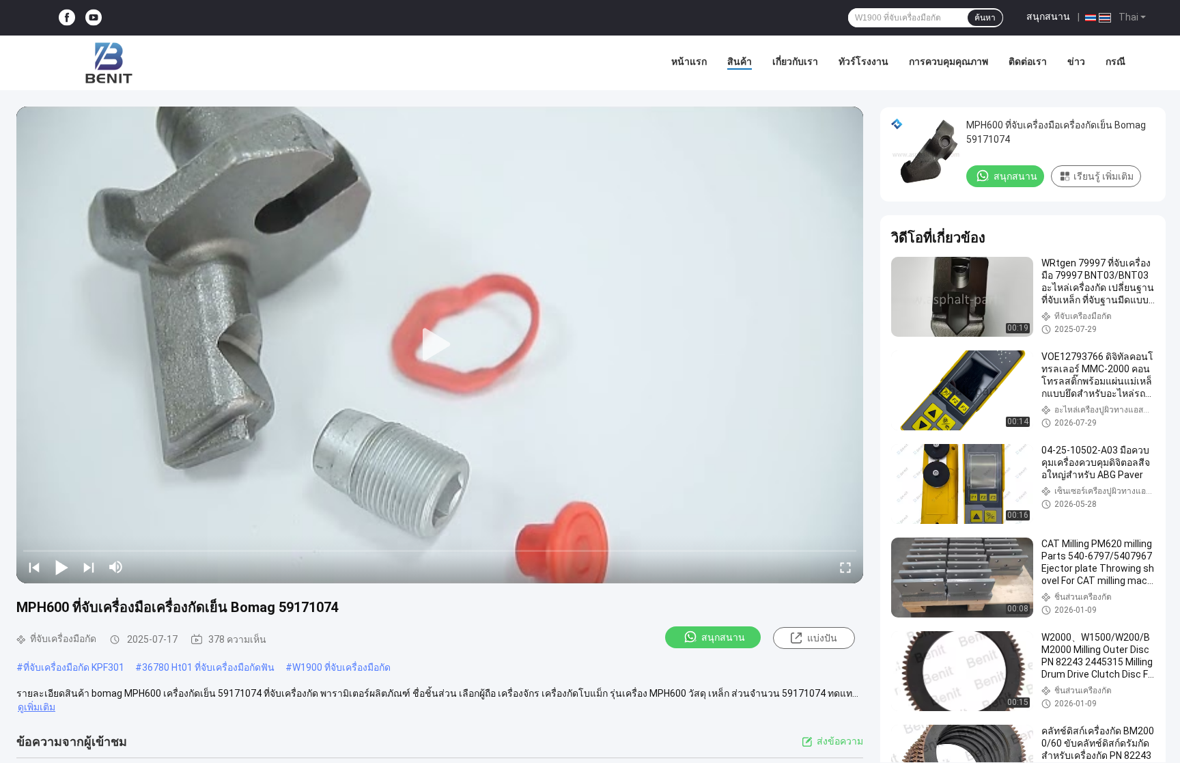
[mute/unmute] (116, 567)
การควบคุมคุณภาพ (948, 61)
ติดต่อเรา (1028, 61)
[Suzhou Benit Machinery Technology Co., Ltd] (109, 62)
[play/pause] (61, 567)
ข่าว (1076, 61)
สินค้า (739, 61)
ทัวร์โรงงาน (863, 61)
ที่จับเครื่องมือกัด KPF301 (73, 667)
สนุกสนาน (1048, 16)
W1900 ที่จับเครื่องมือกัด (341, 667)
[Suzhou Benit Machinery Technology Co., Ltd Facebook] (67, 18)
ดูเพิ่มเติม (36, 707)
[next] (88, 567)
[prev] (34, 567)
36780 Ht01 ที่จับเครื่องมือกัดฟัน (208, 667)
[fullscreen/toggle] (845, 567)
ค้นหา (985, 18)
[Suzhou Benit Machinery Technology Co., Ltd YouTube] (93, 18)
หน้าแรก (689, 61)
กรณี (1115, 61)
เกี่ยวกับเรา (795, 61)
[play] (440, 345)
